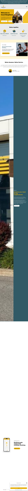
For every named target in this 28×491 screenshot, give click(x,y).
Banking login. (11, 21)
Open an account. (17, 448)
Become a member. (4, 21)
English (5, 489)
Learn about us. (17, 205)
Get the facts (4, 35)
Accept (18, 488)
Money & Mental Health (6, 53)
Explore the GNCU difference (23, 36)
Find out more (14, 35)
